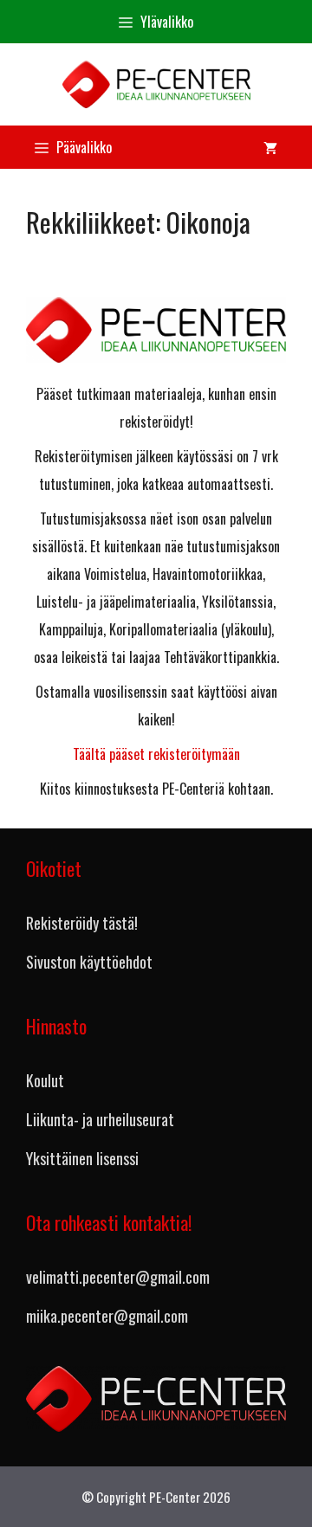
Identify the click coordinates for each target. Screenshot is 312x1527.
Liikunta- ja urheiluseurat (100, 1119)
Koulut (45, 1080)
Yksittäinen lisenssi (82, 1158)
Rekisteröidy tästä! (82, 923)
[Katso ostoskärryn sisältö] (270, 147)
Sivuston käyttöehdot (89, 961)
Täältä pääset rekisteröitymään (156, 754)
